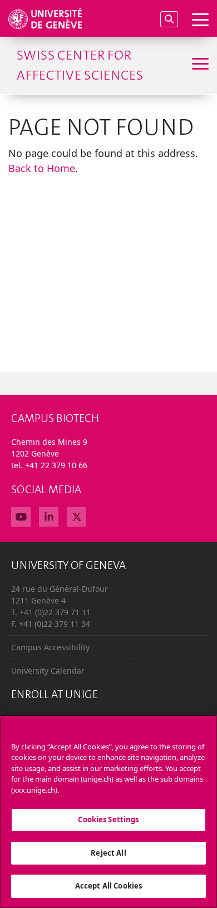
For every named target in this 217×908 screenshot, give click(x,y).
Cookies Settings (108, 819)
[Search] (169, 19)
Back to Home (41, 168)
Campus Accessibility (50, 647)
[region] (108, 811)
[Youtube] (20, 515)
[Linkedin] (48, 515)
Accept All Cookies (108, 886)
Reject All (108, 853)
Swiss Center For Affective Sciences (80, 65)
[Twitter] (76, 515)
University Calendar (48, 670)
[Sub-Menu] (199, 65)
